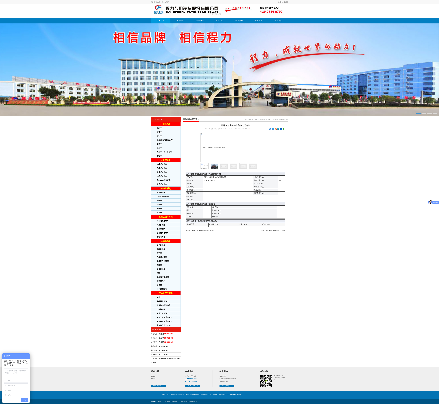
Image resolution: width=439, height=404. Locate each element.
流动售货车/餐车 (163, 277)
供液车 (159, 285)
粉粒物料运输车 (163, 233)
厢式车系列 (161, 281)
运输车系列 (166, 241)
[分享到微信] (284, 129)
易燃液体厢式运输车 (164, 321)
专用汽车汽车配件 (163, 325)
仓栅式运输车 (162, 257)
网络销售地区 (223, 376)
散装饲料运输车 (163, 261)
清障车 (159, 200)
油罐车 (159, 297)
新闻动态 (219, 21)
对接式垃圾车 (162, 176)
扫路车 (159, 144)
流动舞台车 (161, 192)
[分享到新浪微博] (276, 129)
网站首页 (160, 21)
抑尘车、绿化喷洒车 (164, 152)
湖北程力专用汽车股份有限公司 (189, 401)
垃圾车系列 (166, 160)
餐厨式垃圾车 (162, 184)
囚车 (158, 273)
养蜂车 (159, 265)
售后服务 (239, 21)
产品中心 (200, 21)
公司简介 (180, 21)
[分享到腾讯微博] (278, 129)
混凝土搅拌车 (162, 229)
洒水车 (159, 128)
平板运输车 (161, 249)
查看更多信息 (225, 385)
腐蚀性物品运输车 (163, 305)
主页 (256, 119)
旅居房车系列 (162, 289)
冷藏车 (159, 204)
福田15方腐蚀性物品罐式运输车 (203, 230)
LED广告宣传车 (163, 196)
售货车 (159, 212)
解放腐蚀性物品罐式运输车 (275, 230)
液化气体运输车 (163, 313)
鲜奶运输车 (161, 245)
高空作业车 (161, 225)
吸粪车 (159, 132)
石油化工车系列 (166, 293)
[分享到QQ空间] (273, 129)
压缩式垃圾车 (162, 168)
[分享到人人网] (281, 129)
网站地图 (286, 2)
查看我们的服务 (157, 385)
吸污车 (159, 136)
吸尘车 (159, 148)
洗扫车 (159, 156)
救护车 (159, 253)
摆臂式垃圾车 (162, 172)
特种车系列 (166, 188)
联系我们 (278, 21)
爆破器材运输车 (163, 301)
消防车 (159, 208)
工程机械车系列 (166, 217)
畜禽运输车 (161, 269)
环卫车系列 (166, 124)
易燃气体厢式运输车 (164, 317)
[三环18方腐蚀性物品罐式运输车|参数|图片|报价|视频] (219, 11)
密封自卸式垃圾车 (163, 180)
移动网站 (280, 2)
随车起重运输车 (163, 221)
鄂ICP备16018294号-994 (236, 394)
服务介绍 (153, 376)
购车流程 (258, 21)
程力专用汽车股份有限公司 (171, 401)
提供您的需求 (191, 385)
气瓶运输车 (161, 309)
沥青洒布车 (161, 237)
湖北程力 (160, 401)
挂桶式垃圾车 (162, 164)
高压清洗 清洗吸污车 (165, 140)
